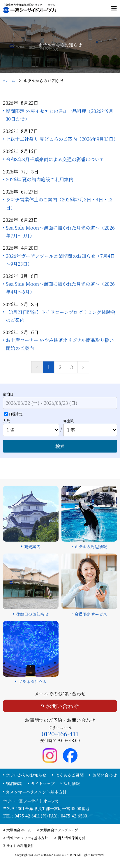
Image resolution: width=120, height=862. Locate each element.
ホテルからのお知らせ (26, 775)
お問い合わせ (62, 706)
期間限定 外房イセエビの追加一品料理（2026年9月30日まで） (59, 115)
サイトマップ (43, 783)
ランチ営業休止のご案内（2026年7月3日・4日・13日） (59, 203)
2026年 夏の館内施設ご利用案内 (39, 179)
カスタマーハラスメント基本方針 (36, 792)
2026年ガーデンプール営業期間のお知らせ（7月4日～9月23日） (60, 260)
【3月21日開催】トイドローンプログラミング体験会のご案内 (60, 316)
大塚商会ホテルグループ (59, 830)
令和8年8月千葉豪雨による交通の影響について (55, 159)
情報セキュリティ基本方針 (27, 838)
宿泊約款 (14, 783)
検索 (60, 446)
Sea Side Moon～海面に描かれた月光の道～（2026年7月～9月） (60, 231)
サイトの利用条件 (20, 845)
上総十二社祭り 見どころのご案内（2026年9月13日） (61, 139)
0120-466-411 (60, 733)
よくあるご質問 (69, 775)
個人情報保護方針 (71, 838)
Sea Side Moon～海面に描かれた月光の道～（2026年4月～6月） (60, 288)
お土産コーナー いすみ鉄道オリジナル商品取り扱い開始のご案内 (60, 344)
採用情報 (71, 783)
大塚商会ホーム (18, 830)
